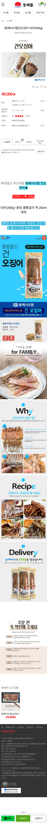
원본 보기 (4, 153)
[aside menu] (2, 4)
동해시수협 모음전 (18, 121)
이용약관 (20, 727)
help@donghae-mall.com (11, 762)
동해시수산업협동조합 (19, 126)
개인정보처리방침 (8, 731)
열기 (23, 812)
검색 (44, 4)
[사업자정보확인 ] (30, 754)
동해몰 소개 (10, 727)
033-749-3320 (11, 749)
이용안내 (39, 727)
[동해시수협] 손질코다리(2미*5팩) (16, 714)
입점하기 (30, 727)
